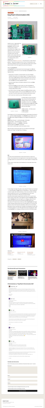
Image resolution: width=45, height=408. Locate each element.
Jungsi (12, 298)
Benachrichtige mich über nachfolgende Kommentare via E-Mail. (18, 386)
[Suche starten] (36, 3)
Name (9, 375)
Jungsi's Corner (7, 406)
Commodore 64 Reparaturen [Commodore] (10, 278)
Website (9, 382)
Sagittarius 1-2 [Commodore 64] (21, 277)
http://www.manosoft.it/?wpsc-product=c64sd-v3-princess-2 (18, 334)
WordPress (41, 406)
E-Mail (9, 379)
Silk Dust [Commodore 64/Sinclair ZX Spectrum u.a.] (32, 278)
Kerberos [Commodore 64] (21, 252)
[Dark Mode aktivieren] (38, 3)
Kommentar (10, 365)
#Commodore (14, 259)
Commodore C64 (10, 12)
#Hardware (19, 259)
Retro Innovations (18, 60)
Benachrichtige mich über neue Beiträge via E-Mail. (16, 388)
